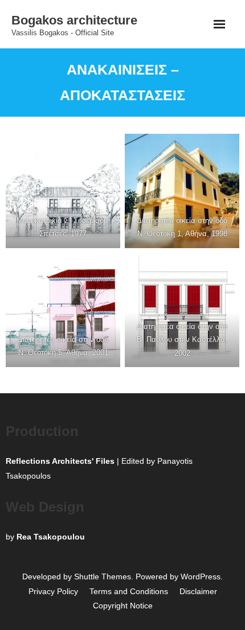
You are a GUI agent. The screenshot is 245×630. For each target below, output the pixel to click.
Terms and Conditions (128, 591)
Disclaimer (198, 591)
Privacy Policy (53, 591)
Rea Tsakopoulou (51, 536)
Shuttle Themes (102, 576)
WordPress (200, 576)
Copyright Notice (123, 605)
